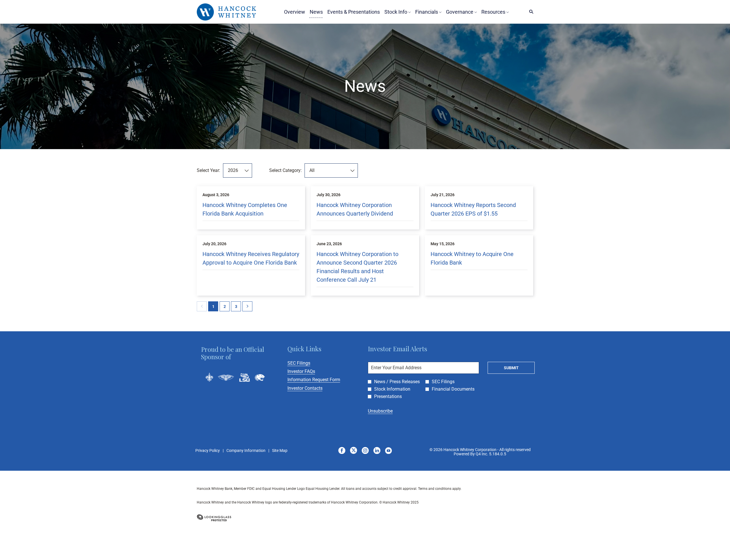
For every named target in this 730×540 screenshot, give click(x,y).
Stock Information (392, 389)
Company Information (245, 451)
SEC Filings (306, 363)
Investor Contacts (312, 388)
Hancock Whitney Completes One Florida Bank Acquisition (244, 209)
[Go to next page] (247, 306)
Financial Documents (453, 389)
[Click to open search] (529, 12)
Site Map (279, 451)
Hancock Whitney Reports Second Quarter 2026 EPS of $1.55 (473, 209)
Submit (511, 368)
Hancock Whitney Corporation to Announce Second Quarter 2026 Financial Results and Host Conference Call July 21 (357, 267)
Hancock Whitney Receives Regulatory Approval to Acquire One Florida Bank (250, 258)
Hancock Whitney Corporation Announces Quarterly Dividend (355, 209)
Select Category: (285, 170)
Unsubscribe (380, 411)
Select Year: (208, 170)
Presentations (388, 396)
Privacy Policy (207, 451)
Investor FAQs (308, 371)
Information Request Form (321, 379)
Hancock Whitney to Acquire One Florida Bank (472, 258)
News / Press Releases (397, 381)
